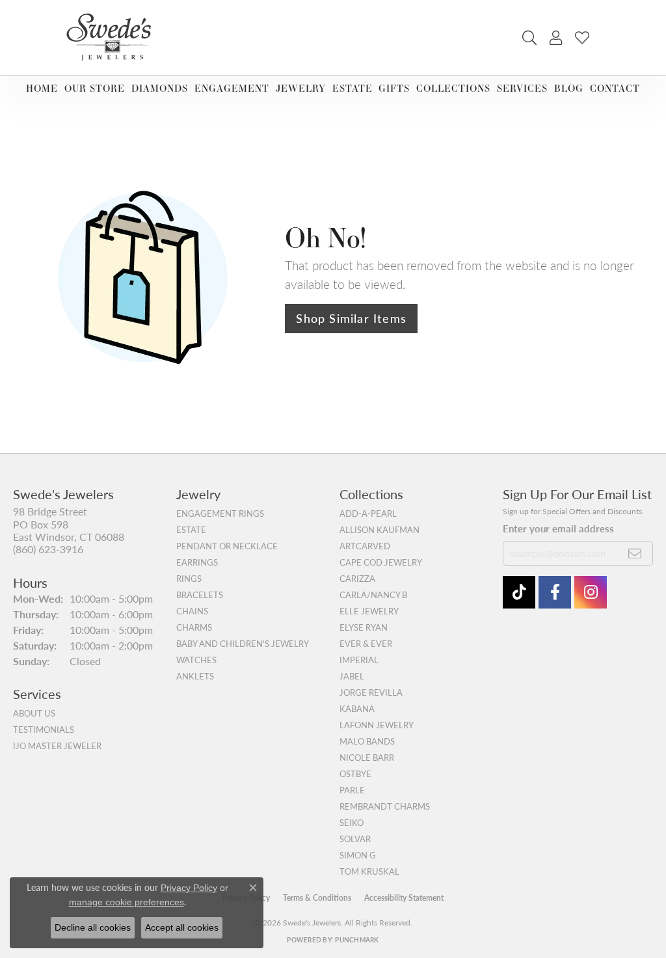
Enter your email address (558, 528)
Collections (453, 88)
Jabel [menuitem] (352, 676)
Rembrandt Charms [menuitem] (385, 806)
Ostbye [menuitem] (355, 774)
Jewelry (301, 88)
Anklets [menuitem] (195, 676)
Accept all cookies (182, 927)
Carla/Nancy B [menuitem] (373, 595)
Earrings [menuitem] (197, 562)
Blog (568, 88)
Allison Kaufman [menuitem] (380, 530)
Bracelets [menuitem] (199, 595)
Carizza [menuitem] (357, 578)
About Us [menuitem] (34, 713)
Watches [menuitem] (196, 660)
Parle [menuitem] (352, 790)
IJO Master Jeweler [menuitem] (57, 746)
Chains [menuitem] (192, 611)
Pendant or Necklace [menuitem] (227, 546)
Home (42, 88)
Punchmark (357, 939)
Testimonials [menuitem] (43, 729)
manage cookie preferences (126, 902)
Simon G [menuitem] (358, 855)
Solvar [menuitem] (355, 839)
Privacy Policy (189, 888)
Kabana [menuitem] (357, 709)
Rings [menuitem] (189, 578)
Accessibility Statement (404, 897)
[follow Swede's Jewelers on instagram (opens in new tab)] (590, 592)
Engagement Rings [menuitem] (220, 513)
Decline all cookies (93, 927)
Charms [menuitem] (194, 627)
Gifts (394, 88)
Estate (352, 88)
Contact (615, 88)
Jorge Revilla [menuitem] (371, 692)
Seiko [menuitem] (352, 822)
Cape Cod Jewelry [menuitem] (381, 562)
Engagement (231, 88)
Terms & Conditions (317, 897)
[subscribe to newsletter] (635, 553)
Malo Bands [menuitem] (367, 741)
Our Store (94, 88)
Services (522, 88)
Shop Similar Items (351, 318)
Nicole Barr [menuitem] (367, 757)
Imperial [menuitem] (359, 660)
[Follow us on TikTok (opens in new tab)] (519, 592)
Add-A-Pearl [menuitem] (368, 513)
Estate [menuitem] (191, 530)
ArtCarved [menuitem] (365, 546)
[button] (529, 38)
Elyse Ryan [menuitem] (364, 627)
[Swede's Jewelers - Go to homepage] (112, 37)
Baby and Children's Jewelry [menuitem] (242, 644)
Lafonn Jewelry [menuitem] (377, 725)
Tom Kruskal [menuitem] (369, 871)
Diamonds (159, 88)
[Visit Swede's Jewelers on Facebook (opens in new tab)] (555, 592)
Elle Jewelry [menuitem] (369, 611)
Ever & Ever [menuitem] (366, 644)
